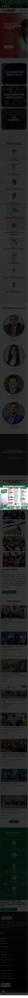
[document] (14, 497)
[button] (27, 486)
